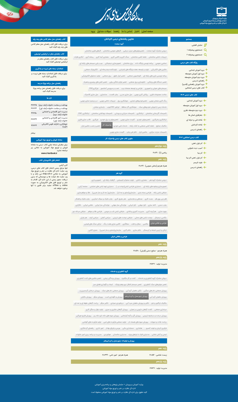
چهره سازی (162, 211)
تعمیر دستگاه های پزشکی (157, 82)
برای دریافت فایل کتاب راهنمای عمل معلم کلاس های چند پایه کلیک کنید (49, 46)
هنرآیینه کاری (151, 211)
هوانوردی (107, 334)
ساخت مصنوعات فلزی (158, 94)
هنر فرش (83, 217)
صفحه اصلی (147, 31)
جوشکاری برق (123, 100)
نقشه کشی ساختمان (138, 57)
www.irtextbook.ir (49, 153)
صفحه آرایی (82, 186)
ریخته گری (90, 57)
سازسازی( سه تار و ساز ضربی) (103, 192)
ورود (93, 31)
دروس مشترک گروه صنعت (157, 50)
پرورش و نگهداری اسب (113, 297)
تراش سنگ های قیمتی (92, 224)
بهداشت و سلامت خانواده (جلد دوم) (53, 105)
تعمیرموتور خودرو (143, 119)
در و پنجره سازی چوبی (89, 100)
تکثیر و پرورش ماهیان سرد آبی (137, 303)
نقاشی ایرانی (88, 205)
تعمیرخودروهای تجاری (138, 100)
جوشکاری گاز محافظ (129, 107)
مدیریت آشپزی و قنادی (135, 211)
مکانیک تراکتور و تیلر (159, 303)
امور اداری (99, 328)
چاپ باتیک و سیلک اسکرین (102, 198)
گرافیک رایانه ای (109, 180)
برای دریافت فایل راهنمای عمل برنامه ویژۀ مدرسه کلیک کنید (49, 90)
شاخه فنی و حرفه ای (194, 119)
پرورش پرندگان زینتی (111, 278)
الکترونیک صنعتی (91, 69)
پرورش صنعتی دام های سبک (113, 290)
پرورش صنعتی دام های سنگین (155, 290)
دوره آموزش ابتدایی (196, 70)
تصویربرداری (96, 180)
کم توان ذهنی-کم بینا (194, 157)
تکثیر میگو (104, 303)
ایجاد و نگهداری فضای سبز (103, 284)
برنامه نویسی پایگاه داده (144, 63)
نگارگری (78, 205)
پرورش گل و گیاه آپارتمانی (130, 315)
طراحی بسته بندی (144, 192)
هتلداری (139, 328)
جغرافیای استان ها (195, 115)
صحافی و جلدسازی (135, 198)
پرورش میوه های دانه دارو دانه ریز (106, 315)
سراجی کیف (93, 217)
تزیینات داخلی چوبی (107, 100)
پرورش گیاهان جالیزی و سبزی (116, 309)
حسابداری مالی (128, 328)
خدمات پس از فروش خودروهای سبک (153, 107)
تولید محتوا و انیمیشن (125, 180)
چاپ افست (113, 94)
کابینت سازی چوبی (128, 119)
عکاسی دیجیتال (161, 217)
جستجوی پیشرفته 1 (194, 49)
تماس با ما (127, 31)
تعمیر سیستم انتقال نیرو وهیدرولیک (128, 284)
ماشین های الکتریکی (159, 69)
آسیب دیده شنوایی (195, 148)
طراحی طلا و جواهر (95, 211)
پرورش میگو (98, 297)
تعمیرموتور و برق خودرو (109, 119)
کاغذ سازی (152, 205)
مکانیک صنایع (161, 125)
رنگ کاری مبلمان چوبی (158, 100)
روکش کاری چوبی (141, 94)
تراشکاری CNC (83, 113)
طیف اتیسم (198, 162)
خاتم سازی (137, 230)
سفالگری (126, 224)
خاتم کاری (127, 230)
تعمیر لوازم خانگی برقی (118, 82)
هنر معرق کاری (120, 198)
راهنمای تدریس (198, 80)
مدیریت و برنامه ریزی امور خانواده (89, 334)
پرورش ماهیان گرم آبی (158, 297)
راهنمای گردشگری (87, 328)
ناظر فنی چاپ (132, 132)
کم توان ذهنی (197, 143)
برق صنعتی (106, 75)
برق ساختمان (128, 63)
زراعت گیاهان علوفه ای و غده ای (86, 303)
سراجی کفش (105, 217)
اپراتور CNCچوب (113, 107)
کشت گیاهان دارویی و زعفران (141, 309)
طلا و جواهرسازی (83, 192)
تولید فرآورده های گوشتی (91, 322)
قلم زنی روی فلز (161, 198)
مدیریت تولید (161, 263)
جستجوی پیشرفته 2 (194, 54)
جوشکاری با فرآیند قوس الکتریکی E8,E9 (54, 125)
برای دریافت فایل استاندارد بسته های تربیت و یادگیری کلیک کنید (49, 75)
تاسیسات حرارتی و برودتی (124, 113)
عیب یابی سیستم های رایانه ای (91, 63)
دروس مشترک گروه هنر (158, 180)
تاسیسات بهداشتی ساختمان (102, 113)
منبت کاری (149, 198)
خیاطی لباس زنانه (160, 192)
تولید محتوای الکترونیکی (91, 75)
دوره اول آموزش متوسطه (194, 73)
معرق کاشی (93, 230)
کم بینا (200, 152)
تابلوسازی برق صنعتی (137, 82)
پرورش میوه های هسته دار (138, 322)
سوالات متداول (104, 31)
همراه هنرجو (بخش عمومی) (156, 165)
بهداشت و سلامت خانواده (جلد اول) (53, 108)
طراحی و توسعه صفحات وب (131, 88)
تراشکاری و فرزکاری (159, 119)
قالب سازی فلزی (84, 119)
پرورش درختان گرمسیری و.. (89, 290)
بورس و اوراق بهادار (113, 328)
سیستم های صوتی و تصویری (156, 88)
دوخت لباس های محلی (143, 217)
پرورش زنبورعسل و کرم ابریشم (135, 296)
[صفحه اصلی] (213, 14)
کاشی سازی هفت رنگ (111, 224)
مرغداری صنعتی (160, 309)
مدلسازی (103, 94)
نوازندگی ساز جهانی (119, 205)
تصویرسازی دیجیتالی (113, 63)
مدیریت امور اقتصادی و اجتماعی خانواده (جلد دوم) (54, 113)
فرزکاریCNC (93, 88)
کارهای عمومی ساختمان (112, 50)
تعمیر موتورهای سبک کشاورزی (155, 284)
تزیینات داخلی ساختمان (158, 57)
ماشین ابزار (143, 132)
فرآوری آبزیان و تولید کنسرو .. (155, 328)
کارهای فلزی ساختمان (93, 50)
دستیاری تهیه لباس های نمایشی (102, 186)
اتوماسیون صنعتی (134, 75)
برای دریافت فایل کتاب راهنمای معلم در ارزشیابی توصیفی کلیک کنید (52, 60)
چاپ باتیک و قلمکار (82, 198)
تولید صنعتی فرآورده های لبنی (114, 322)
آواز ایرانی (132, 205)
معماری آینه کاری (102, 57)
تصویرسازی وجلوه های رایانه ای (155, 186)
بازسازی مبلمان (99, 107)
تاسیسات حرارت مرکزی (158, 132)
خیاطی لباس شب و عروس (114, 211)
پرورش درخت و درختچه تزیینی (155, 315)
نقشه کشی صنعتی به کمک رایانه (142, 125)
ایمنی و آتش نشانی (159, 334)
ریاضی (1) (163, 152)
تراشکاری (140, 113)
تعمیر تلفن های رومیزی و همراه (95, 82)
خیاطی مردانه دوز (79, 211)
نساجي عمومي (161, 63)
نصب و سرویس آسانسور (110, 88)
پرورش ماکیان (86, 297)
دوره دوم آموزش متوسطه (194, 77)
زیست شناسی (161, 354)
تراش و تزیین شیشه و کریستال (155, 230)
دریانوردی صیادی (117, 303)
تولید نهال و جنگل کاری (94, 309)
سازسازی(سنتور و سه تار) (126, 192)
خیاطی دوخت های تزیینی (122, 217)
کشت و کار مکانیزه (129, 278)
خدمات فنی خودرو (120, 125)
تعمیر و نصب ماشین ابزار (90, 125)
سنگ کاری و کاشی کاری (120, 57)
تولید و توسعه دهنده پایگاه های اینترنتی (134, 69)
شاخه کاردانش (196, 124)
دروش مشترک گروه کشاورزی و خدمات (152, 278)
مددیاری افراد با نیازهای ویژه (139, 334)
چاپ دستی (162, 205)
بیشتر (33, 133)
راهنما (116, 31)
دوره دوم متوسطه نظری (193, 110)
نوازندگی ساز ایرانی (102, 205)
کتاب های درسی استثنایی (194, 87)
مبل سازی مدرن (126, 94)
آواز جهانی (142, 205)
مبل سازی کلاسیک (91, 94)
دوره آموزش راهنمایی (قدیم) (193, 84)
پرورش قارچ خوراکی (83, 315)
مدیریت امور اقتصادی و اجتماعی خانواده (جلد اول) (54, 119)
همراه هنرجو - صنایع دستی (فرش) (153, 250)
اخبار (137, 31)
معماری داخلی (141, 180)
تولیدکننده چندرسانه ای (108, 69)
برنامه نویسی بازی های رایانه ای (155, 75)
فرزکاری (95, 119)
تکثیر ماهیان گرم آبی (133, 290)
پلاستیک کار (106, 125)
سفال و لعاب (136, 224)
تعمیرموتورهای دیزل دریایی (133, 50)
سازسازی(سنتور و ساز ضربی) (110, 230)
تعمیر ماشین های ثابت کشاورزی (89, 278)
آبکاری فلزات (78, 57)
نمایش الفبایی (197, 45)
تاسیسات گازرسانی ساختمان (156, 113)
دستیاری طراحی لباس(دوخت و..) (128, 186)
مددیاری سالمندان (119, 334)
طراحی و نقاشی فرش (159, 223)
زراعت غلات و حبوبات (158, 322)
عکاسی (145, 224)
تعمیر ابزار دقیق (119, 75)
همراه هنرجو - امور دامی (118, 354)
